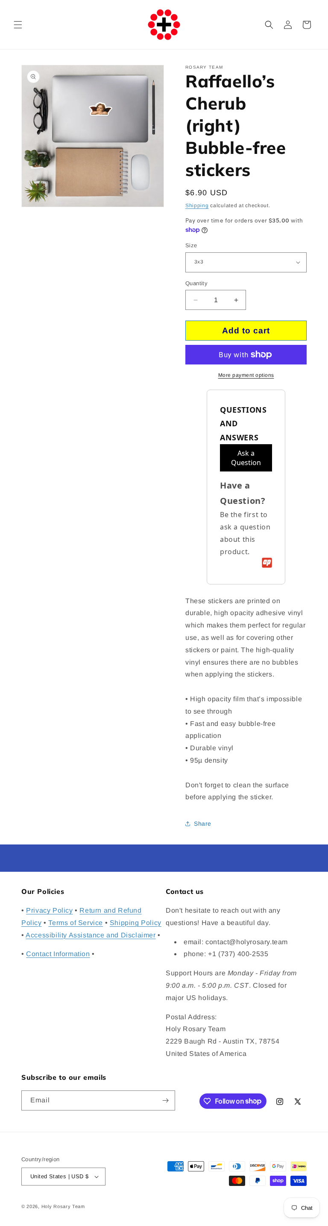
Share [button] (202, 823)
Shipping (197, 205)
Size (191, 245)
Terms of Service (75, 922)
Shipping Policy (135, 922)
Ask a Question (246, 457)
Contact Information (58, 953)
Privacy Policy (49, 910)
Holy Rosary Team (63, 1206)
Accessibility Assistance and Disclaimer (90, 935)
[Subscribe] (165, 1100)
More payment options (246, 375)
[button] (18, 24)
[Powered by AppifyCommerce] (267, 563)
